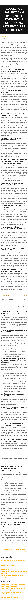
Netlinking (4, 36)
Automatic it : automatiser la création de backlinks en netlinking (21, 548)
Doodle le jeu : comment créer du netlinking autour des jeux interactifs (7, 548)
